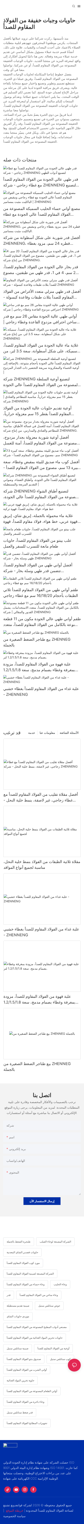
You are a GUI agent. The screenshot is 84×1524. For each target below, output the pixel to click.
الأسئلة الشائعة (69, 732)
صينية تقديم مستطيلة (18, 1305)
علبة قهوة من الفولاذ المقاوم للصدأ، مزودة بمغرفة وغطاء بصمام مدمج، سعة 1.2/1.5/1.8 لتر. (39, 667)
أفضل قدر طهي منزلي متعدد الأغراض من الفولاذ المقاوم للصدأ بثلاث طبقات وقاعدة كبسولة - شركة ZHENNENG (42, 294)
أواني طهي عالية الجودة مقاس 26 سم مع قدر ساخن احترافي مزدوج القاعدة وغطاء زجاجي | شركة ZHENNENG (40, 319)
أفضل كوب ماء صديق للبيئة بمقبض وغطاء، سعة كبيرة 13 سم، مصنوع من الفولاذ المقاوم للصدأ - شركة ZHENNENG (41, 465)
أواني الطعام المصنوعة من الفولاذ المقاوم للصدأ (32, 1391)
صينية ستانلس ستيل (17, 1348)
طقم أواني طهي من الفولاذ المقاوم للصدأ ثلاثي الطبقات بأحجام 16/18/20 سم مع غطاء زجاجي (40, 593)
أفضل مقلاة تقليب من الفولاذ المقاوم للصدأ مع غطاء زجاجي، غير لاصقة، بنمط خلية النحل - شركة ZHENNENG (40, 797)
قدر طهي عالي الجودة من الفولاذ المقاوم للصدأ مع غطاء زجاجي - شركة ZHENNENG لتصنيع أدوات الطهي (40, 182)
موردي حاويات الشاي (18, 1316)
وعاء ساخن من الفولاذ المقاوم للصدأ (39, 1295)
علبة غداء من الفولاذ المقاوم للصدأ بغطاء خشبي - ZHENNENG (41, 691)
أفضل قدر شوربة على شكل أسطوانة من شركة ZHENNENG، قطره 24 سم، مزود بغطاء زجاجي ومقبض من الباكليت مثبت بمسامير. (41, 240)
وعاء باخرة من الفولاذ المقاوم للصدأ (25, 1401)
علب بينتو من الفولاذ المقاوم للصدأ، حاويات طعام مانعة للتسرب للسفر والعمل (37, 543)
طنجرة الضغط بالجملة (19, 1241)
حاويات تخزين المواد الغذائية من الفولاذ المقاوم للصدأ (34, 1337)
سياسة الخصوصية (14, 1516)
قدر (9, 1295)
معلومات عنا (47, 732)
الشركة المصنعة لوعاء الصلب (55, 1241)
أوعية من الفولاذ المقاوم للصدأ (53, 1348)
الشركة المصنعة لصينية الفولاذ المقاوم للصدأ (30, 1273)
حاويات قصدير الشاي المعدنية (22, 1252)
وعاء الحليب (60, 1284)
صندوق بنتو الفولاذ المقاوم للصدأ (24, 1359)
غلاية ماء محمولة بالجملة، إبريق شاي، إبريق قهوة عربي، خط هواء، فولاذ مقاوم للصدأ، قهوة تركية (40, 518)
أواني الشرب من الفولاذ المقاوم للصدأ (27, 1369)
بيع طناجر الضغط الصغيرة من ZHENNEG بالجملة (36, 642)
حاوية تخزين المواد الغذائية (20, 1380)
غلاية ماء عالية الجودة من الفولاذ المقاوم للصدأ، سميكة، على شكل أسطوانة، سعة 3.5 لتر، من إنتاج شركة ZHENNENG (40, 348)
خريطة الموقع (14, 1510)
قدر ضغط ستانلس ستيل (20, 1412)
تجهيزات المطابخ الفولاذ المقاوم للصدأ (27, 1423)
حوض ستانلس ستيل (49, 1305)
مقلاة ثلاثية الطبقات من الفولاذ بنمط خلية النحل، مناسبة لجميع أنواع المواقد (41, 864)
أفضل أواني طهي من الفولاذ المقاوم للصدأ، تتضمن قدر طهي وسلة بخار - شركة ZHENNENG (37, 568)
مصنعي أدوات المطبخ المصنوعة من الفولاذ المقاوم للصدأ (37, 1327)
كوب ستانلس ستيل (60, 1359)
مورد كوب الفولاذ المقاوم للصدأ (23, 1263)
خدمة (31, 732)
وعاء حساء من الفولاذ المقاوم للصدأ (26, 1284)
